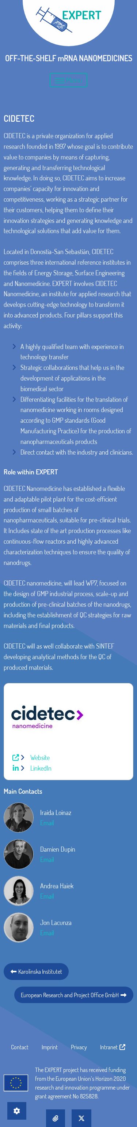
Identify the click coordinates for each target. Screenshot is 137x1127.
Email (47, 823)
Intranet (109, 1047)
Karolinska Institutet (39, 971)
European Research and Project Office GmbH (70, 995)
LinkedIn (40, 768)
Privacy (79, 1047)
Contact (19, 1047)
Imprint (50, 1047)
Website (39, 757)
